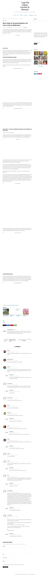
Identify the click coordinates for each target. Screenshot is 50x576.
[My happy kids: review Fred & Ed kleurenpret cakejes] (6, 340)
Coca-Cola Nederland (12, 305)
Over (17, 15)
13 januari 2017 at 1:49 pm (10, 384)
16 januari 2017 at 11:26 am (10, 427)
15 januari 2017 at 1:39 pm (12, 419)
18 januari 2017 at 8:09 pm (10, 454)
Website (4, 561)
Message (4, 546)
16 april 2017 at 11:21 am (10, 476)
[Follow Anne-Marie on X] (13, 329)
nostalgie (4, 322)
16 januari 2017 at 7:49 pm (10, 440)
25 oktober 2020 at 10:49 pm (11, 516)
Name (3, 554)
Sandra (8, 350)
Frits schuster (9, 383)
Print (15, 325)
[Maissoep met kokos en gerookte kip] (28, 340)
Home (14, 15)
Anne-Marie (10, 27)
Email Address (5, 557)
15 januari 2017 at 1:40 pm (12, 391)
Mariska (8, 366)
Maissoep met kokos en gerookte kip (22, 340)
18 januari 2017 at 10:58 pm (10, 462)
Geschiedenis (31, 15)
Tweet (5, 325)
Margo (8, 453)
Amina (8, 439)
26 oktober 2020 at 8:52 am (13, 534)
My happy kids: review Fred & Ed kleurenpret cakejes (12, 340)
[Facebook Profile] (12, 329)
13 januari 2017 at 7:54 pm (10, 406)
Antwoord (16, 360)
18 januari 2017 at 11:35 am (12, 447)
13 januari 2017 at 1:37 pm (10, 368)
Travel (35, 15)
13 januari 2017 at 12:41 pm (10, 360)
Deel (8, 325)
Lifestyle (25, 15)
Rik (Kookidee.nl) (10, 359)
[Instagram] (14, 329)
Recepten (21, 15)
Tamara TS (9, 412)
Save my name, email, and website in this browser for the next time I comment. (14, 564)
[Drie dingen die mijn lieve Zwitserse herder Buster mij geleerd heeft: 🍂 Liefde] (40, 58)
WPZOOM (34, 574)
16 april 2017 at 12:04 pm (12, 484)
